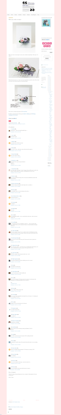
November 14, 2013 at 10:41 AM (16, 131)
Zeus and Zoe (24, 111)
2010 (49, 159)
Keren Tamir (14, 354)
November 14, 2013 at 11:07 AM (16, 138)
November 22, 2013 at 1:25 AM (15, 363)
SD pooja (13, 202)
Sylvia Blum (14, 327)
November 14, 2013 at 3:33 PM (15, 205)
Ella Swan (13, 360)
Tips (38, 14)
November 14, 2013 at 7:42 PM (15, 234)
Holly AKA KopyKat (15, 320)
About (12, 14)
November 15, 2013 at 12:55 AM (16, 274)
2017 (49, 86)
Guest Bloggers (33, 14)
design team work (14, 123)
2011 (49, 158)
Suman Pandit (14, 154)
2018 (49, 85)
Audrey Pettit (14, 230)
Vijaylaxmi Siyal (14, 245)
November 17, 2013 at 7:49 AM (15, 344)
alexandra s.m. (14, 160)
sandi (13, 334)
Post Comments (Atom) (16, 401)
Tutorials (28, 14)
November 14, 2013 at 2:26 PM (15, 198)
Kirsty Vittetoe (14, 314)
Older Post (37, 400)
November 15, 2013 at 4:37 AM (15, 291)
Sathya (13, 147)
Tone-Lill (13, 294)
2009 (49, 160)
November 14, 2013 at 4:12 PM (15, 211)
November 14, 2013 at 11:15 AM (16, 144)
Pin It (1, 414)
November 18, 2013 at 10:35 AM (16, 357)
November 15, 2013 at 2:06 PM (15, 323)
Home (8, 14)
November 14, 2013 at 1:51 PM (15, 180)
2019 (49, 84)
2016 (49, 87)
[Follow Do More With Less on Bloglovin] (45, 40)
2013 (49, 90)
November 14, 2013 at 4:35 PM (15, 218)
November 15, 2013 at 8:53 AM (15, 298)
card (11, 123)
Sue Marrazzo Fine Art (16, 196)
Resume (24, 14)
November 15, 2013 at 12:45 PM (16, 317)
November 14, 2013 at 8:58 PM (15, 255)
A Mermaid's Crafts (14, 283)
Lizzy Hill (13, 222)
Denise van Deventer (15, 183)
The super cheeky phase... (50, 129)
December (50, 91)
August (50, 148)
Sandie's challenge (26, 113)
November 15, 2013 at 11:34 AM (16, 311)
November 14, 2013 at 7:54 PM (15, 241)
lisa (12, 265)
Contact (15, 14)
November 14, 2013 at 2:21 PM (15, 192)
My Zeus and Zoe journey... (50, 99)
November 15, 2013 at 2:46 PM (15, 330)
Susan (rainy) (14, 348)
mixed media (19, 123)
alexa (13, 340)
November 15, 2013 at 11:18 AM (16, 304)
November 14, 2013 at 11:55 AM (16, 150)
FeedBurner (48, 59)
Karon (13, 288)
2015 (49, 88)
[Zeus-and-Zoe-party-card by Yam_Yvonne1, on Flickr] (24, 52)
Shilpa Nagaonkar (15, 258)
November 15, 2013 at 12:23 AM (16, 268)
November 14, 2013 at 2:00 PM (15, 186)
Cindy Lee (13, 176)
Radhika (13, 208)
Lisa (13, 277)
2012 (49, 157)
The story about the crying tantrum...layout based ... (50, 141)
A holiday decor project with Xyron (50, 105)
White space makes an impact (50, 116)
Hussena (13, 189)
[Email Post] (19, 122)
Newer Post (10, 400)
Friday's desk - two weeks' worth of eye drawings (46, 68)
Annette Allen (14, 252)
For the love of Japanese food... (50, 111)
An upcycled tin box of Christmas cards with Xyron (50, 96)
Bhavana (13, 366)
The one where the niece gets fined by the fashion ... (50, 132)
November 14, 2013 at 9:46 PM (15, 261)
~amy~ (13, 135)
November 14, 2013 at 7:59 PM (15, 249)
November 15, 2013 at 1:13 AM (15, 284)
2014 (49, 89)
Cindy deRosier (14, 271)
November (50, 92)
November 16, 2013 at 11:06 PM (16, 337)
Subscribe (19, 14)
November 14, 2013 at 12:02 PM (16, 156)
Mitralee (13, 141)
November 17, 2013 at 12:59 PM (16, 350)
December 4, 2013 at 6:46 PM (15, 369)
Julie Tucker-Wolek (15, 237)
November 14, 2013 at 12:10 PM (16, 165)
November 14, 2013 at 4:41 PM (15, 227)
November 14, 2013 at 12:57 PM (16, 172)
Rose (13, 301)
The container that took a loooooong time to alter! (50, 125)
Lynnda (13, 128)
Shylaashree (14, 308)
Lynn (13, 214)
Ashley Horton (14, 168)
